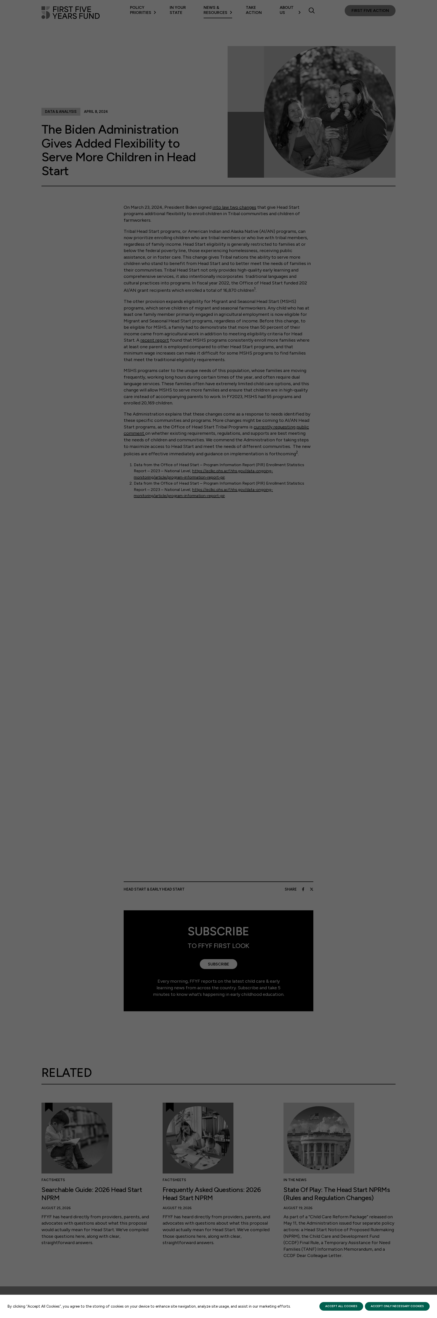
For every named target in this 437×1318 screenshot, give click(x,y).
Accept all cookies (341, 1306)
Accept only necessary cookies (397, 1306)
